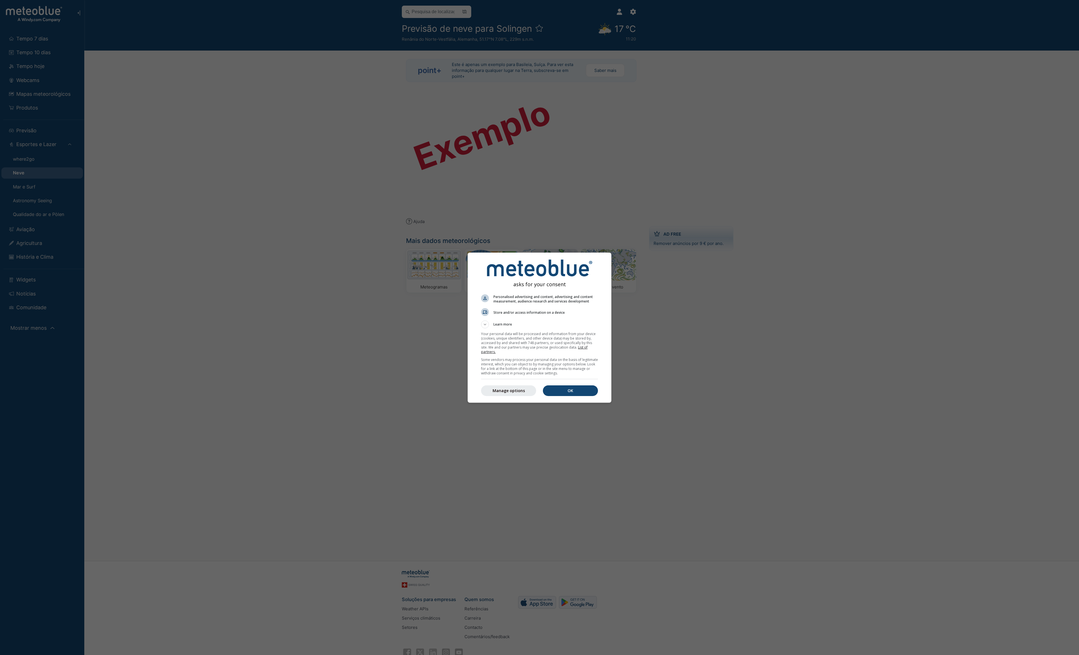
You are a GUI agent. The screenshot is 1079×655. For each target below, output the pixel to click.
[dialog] (539, 328)
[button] (539, 324)
